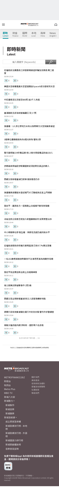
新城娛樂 (9, 413)
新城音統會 (9, 417)
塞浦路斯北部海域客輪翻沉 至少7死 (20, 112)
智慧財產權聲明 (36, 347)
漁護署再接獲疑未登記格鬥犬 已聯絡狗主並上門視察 (28, 192)
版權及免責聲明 (38, 386)
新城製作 (9, 405)
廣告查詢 (35, 380)
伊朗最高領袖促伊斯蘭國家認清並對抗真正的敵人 (26, 165)
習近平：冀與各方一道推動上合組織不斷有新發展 (26, 205)
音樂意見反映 (12, 448)
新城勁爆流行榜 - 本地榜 (16, 427)
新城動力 (8, 400)
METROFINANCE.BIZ (14, 377)
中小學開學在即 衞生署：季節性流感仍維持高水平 (27, 232)
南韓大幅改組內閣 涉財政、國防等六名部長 (24, 325)
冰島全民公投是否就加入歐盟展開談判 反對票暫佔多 (28, 219)
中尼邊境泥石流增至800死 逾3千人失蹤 (22, 99)
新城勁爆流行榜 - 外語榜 (16, 434)
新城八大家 (9, 397)
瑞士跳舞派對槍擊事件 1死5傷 (17, 285)
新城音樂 (9, 409)
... (36, 338)
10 (34, 338)
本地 (33, 34)
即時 (5, 34)
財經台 (7, 381)
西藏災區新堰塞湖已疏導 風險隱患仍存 (22, 179)
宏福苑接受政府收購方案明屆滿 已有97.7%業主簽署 (27, 245)
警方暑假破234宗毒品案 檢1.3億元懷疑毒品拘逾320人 (28, 152)
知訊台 (7, 385)
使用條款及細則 (38, 383)
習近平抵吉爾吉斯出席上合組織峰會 (20, 272)
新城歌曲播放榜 (13, 444)
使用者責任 (45, 347)
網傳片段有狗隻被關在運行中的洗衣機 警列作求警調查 (29, 311)
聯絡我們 (35, 393)
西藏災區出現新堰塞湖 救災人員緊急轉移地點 (25, 298)
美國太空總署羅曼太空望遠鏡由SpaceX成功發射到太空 (29, 86)
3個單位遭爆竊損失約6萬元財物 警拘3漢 (22, 139)
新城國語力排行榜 (14, 440)
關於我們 (35, 377)
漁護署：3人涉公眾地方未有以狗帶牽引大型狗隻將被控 (29, 126)
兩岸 (42, 34)
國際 (24, 34)
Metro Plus (9, 389)
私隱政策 (35, 389)
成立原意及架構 (13, 421)
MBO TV (8, 393)
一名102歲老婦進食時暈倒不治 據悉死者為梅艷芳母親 (28, 258)
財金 (15, 34)
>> (39, 338)
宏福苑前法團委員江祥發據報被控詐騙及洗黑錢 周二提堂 (29, 71)
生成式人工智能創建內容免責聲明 (20, 347)
